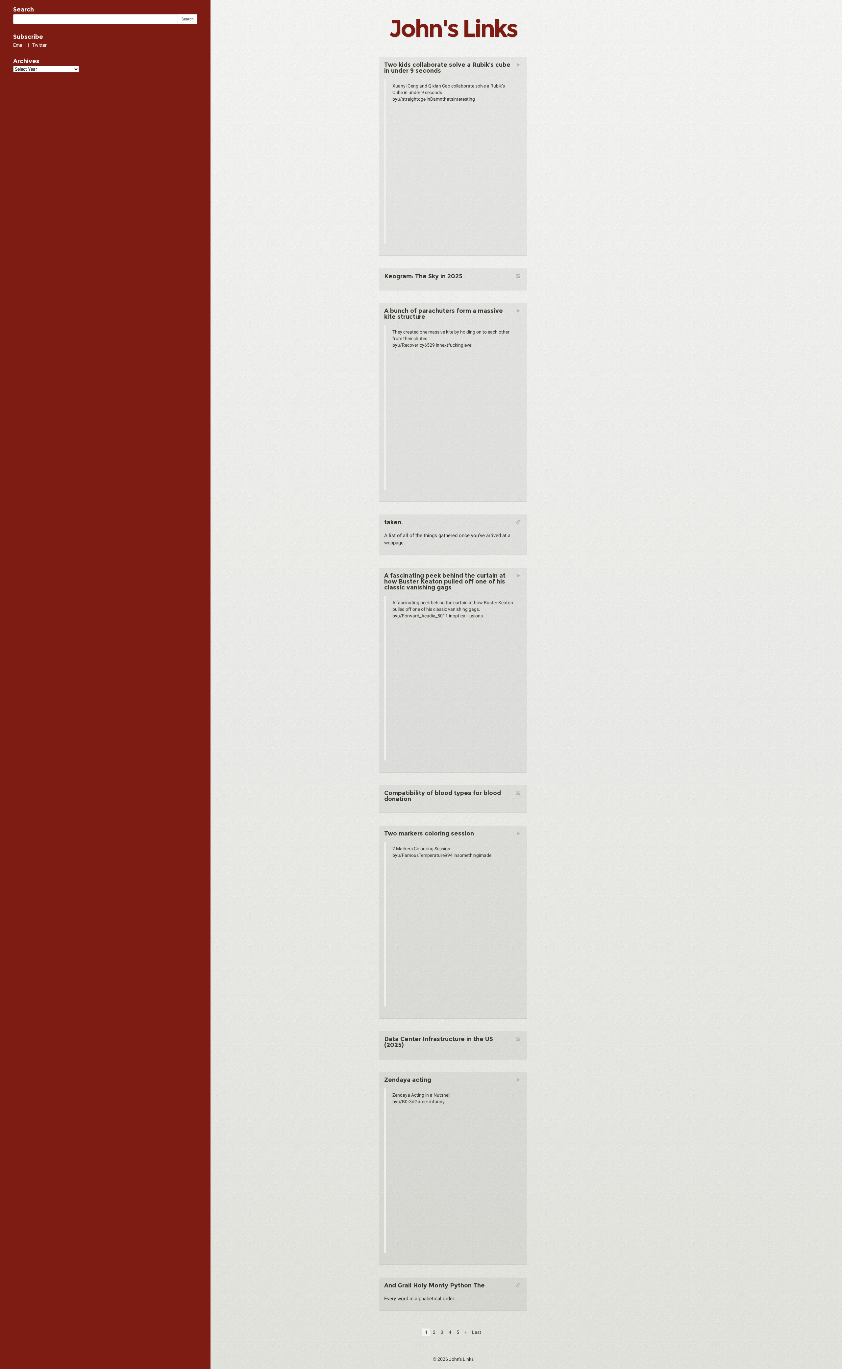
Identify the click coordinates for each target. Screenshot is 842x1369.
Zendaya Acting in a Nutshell (421, 1095)
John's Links (453, 28)
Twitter (39, 45)
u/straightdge (411, 99)
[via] (423, 282)
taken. (393, 522)
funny (439, 1101)
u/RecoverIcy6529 (416, 345)
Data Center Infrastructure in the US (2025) (438, 1042)
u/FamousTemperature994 (425, 855)
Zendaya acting (407, 1079)
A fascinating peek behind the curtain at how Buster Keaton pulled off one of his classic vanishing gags (445, 581)
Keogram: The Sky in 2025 (423, 276)
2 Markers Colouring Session (421, 848)
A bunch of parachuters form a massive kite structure (443, 313)
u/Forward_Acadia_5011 (422, 615)
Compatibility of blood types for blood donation (442, 796)
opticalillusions (468, 615)
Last (476, 1332)
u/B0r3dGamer (412, 1101)
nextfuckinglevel (455, 345)
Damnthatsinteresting (452, 99)
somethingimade (474, 855)
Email (18, 45)
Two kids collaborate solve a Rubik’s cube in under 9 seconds (447, 67)
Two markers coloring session (429, 833)
